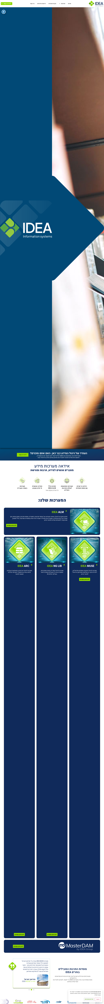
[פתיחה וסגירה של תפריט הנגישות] (4, 12)
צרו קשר (32, 3)
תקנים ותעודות (52, 3)
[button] (33, 989)
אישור (97, 999)
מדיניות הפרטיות (89, 999)
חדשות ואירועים (41, 3)
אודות (69, 3)
